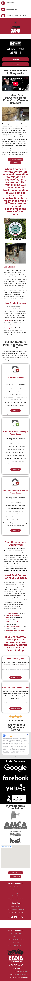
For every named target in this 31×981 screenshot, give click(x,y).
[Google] (22, 917)
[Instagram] (12, 917)
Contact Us (15, 896)
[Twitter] (15, 917)
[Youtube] (19, 917)
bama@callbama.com (19, 909)
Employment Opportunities (15, 893)
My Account (15, 64)
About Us (16, 890)
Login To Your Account (15, 899)
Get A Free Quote (15, 887)
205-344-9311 (19, 906)
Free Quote (15, 59)
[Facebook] (9, 917)
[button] (15, 22)
